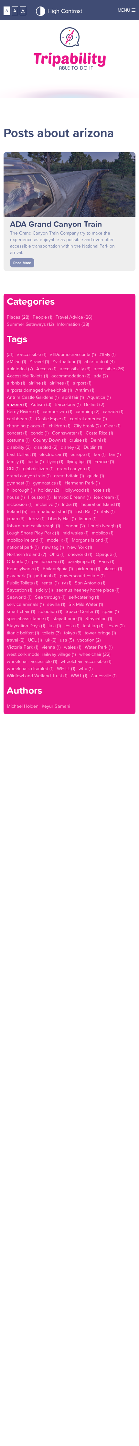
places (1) (112, 568)
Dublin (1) (93, 447)
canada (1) (113, 411)
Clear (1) (112, 425)
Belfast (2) (94, 404)
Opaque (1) (107, 554)
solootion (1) (50, 611)
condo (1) (40, 432)
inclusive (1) (47, 504)
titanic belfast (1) (23, 632)
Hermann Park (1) (82, 482)
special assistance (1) (28, 618)
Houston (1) (39, 497)
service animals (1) (25, 604)
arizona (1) (17, 404)
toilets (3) (51, 632)
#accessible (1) (32, 354)
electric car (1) (53, 454)
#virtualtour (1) (66, 361)
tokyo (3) (72, 632)
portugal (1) (45, 575)
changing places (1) (26, 425)
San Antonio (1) (90, 582)
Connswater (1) (67, 432)
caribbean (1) (20, 418)
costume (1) (18, 440)
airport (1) (82, 382)
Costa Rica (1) (99, 432)
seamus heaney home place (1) (88, 590)
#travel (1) (39, 361)
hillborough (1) (21, 490)
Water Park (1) (99, 647)
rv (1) (66, 582)
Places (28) (18, 317)
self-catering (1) (84, 597)
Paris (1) (106, 561)
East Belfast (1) (21, 454)
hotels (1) (101, 490)
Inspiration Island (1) (100, 504)
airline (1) (37, 382)
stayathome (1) (67, 618)
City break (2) (87, 425)
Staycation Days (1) (26, 625)
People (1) (42, 317)
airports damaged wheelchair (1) (39, 390)
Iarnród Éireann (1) (72, 497)
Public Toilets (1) (22, 582)
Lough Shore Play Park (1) (33, 532)
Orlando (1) (18, 561)
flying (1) (55, 461)
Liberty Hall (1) (62, 518)
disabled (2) (46, 447)
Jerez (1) (36, 518)
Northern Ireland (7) (26, 554)
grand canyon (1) (74, 468)
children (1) (59, 425)
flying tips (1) (79, 461)
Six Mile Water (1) (86, 604)
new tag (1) (53, 547)
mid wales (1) (75, 532)
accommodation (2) (71, 375)
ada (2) (101, 375)
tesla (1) (72, 625)
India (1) (69, 504)
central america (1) (88, 418)
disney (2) (70, 447)
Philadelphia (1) (58, 568)
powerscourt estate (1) (82, 575)
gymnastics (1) (47, 482)
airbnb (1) (16, 382)
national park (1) (23, 547)
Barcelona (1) (68, 404)
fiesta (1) (35, 461)
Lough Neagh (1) (104, 525)
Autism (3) (41, 404)
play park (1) (19, 575)
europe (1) (80, 454)
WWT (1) (79, 675)
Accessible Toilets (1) (27, 375)
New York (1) (79, 547)
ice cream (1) (107, 497)
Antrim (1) (84, 390)
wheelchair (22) (95, 654)
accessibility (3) (75, 368)
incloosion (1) (20, 504)
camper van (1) (57, 411)
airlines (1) (59, 382)
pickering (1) (88, 568)
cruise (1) (78, 440)
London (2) (74, 525)
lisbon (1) (88, 518)
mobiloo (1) (102, 532)
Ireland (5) (17, 511)
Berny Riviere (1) (23, 411)
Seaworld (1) (19, 597)
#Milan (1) (16, 361)
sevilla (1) (56, 604)
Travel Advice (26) (74, 317)
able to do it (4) (99, 361)
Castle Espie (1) (51, 418)
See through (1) (50, 597)
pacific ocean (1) (48, 561)
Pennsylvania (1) (23, 568)
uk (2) (51, 639)
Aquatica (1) (99, 397)
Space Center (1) (82, 611)
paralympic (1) (81, 561)
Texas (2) (116, 625)
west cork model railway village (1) (41, 654)
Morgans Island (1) (90, 540)
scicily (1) (44, 590)
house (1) (16, 497)
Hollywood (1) (75, 490)
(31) (10, 354)
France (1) (104, 461)
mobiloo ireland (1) (25, 540)
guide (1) (95, 475)
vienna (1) (51, 647)
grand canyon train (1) (29, 475)
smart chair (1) (21, 611)
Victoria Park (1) (22, 647)
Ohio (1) (57, 554)
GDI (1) (13, 468)
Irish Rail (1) (86, 511)
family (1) (15, 461)
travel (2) (16, 639)
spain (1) (110, 611)
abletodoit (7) (20, 368)
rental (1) (50, 582)
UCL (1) (35, 639)
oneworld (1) (80, 554)
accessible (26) (109, 368)
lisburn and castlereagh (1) (33, 525)
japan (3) (16, 518)
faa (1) (100, 454)
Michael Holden (22, 706)
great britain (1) (69, 475)
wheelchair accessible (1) (32, 661)
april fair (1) (73, 397)
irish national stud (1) (51, 511)
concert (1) (17, 432)
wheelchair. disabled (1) (30, 668)
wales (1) (72, 647)
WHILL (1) (66, 668)
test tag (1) (93, 625)
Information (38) (73, 324)
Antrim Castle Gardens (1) (33, 397)
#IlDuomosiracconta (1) (73, 354)
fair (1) (115, 454)
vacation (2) (89, 639)
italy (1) (108, 511)
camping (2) (88, 411)
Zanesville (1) (104, 675)
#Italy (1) (107, 354)
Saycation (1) (19, 590)
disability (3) (19, 447)
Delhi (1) (98, 440)
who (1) (86, 668)
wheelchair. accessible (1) (86, 661)
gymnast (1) (18, 482)
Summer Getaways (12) (30, 324)
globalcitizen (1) (38, 468)
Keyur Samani (56, 706)
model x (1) (58, 540)
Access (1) (46, 368)
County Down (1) (49, 440)
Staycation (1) (98, 618)
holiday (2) (48, 490)
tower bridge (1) (100, 632)
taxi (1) (54, 625)
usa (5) (67, 639)
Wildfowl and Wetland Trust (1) (37, 675)
